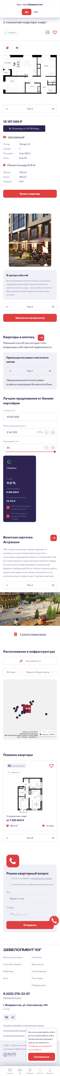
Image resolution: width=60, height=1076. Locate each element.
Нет (36, 11)
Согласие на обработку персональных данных (23, 1025)
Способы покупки (12, 964)
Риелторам (37, 978)
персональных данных (42, 878)
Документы (38, 964)
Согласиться (41, 1056)
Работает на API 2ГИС (30, 732)
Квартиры (8, 971)
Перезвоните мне (12, 997)
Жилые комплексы (13, 957)
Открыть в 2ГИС (48, 734)
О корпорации (39, 971)
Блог (5, 978)
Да (26, 11)
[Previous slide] (7, 109)
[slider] (55, 452)
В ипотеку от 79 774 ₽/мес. (24, 128)
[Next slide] (52, 109)
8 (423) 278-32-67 (16, 993)
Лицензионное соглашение (29, 733)
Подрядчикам (39, 985)
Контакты (37, 957)
